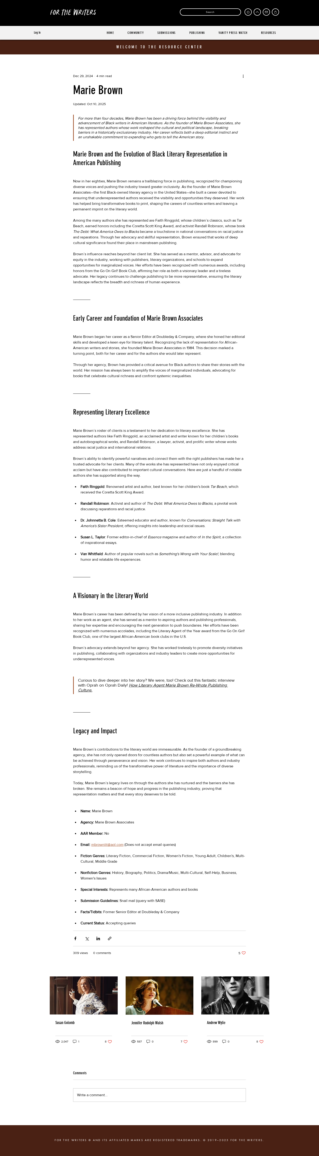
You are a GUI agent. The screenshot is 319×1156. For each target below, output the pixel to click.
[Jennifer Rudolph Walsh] (160, 995)
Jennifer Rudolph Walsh (147, 1022)
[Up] (257, 12)
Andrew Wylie (216, 1022)
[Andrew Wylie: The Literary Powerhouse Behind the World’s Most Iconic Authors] (235, 995)
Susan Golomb (64, 1022)
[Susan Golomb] (84, 995)
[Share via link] (109, 938)
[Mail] (266, 12)
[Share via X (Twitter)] (87, 938)
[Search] (172, 12)
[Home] (248, 12)
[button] (275, 12)
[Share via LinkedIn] (98, 938)
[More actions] (243, 76)
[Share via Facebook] (75, 938)
